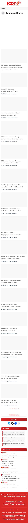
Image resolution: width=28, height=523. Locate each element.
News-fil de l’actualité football (8, 437)
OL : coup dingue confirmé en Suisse (9, 453)
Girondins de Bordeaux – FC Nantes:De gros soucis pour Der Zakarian (13, 257)
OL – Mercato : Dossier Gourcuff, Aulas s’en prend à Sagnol (11, 281)
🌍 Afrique (4, 482)
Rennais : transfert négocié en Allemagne (10, 470)
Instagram (9, 496)
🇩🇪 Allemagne (5, 467)
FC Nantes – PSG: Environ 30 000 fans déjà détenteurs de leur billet (11, 353)
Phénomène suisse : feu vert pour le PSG (9, 455)
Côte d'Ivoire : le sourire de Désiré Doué (9, 487)
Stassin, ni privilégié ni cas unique (8, 465)
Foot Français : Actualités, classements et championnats (13, 431)
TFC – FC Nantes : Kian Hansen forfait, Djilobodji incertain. (10, 377)
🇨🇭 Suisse (4, 452)
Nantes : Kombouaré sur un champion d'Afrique (11, 485)
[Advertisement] (14, 31)
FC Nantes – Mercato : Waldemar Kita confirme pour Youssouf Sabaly (12, 66)
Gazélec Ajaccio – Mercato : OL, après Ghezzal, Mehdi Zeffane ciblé (12, 186)
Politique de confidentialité (17, 504)
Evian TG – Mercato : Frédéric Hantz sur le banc (9, 90)
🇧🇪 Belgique (5, 459)
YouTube (18, 496)
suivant (16, 408)
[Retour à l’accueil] (14, 3)
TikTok (13, 496)
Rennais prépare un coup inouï (8, 463)
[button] (27, 8)
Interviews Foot (23, 494)
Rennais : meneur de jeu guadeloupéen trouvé (10, 478)
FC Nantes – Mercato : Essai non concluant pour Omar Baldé (11, 162)
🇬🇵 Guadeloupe (6, 474)
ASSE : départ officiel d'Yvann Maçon (9, 480)
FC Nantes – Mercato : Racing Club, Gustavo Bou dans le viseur (11, 210)
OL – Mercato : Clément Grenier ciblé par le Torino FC (10, 401)
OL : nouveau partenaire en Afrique (8, 483)
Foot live (9, 494)
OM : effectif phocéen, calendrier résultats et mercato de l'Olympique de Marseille (14, 441)
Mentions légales (10, 501)
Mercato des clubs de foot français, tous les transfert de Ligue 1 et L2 (13, 435)
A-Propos (20, 501)
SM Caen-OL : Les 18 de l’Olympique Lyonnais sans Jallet (11, 233)
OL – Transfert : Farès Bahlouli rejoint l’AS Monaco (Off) (10, 114)
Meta (5, 496)
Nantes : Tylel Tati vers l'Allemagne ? (9, 468)
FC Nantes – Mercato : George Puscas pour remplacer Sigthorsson (12, 138)
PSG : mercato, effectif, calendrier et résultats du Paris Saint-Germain (13, 444)
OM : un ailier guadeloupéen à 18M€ (9, 476)
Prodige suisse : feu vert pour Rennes (9, 457)
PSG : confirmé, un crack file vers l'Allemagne (10, 472)
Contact (6, 504)
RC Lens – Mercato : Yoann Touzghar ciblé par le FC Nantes (11, 305)
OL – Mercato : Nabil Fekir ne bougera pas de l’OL (9, 329)
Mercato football (15, 494)
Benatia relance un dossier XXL (8, 461)
